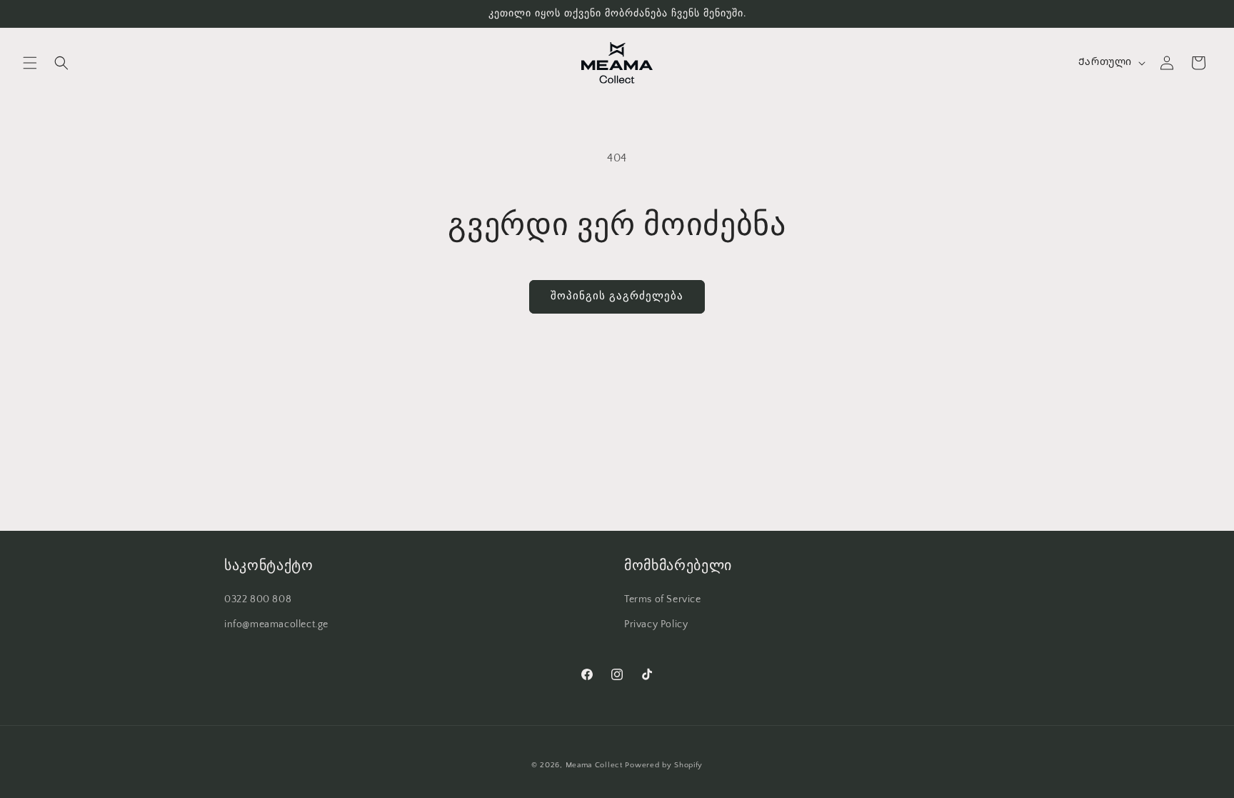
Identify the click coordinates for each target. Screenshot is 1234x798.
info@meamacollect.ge (276, 624)
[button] (30, 63)
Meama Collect (594, 765)
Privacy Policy (656, 624)
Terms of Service (662, 599)
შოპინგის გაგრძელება (617, 296)
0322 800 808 (257, 599)
